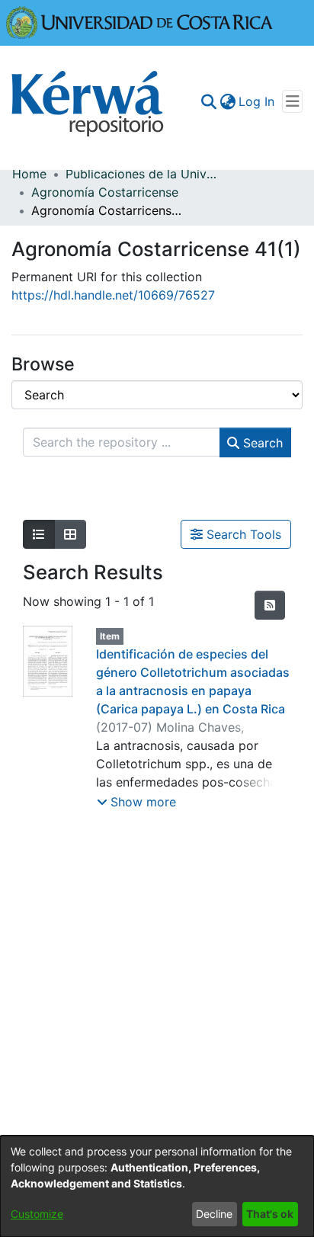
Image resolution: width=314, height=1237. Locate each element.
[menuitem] (227, 101)
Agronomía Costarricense (104, 192)
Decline (214, 1213)
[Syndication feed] (270, 605)
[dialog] (157, 1186)
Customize (37, 1213)
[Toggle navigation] (292, 101)
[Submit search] (208, 101)
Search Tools (242, 534)
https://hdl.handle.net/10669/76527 (113, 295)
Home (29, 173)
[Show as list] (39, 534)
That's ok (269, 1213)
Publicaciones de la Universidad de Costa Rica (142, 173)
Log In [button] (257, 101)
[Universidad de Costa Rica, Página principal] (139, 21)
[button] (136, 802)
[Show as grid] (70, 534)
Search (261, 442)
